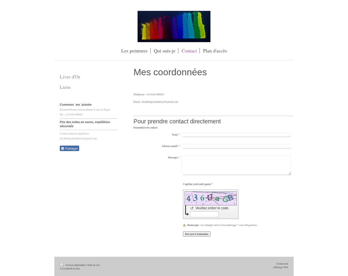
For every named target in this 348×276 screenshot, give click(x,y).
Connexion (282, 263)
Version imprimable (75, 265)
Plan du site (94, 265)
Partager (71, 148)
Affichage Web (280, 267)
